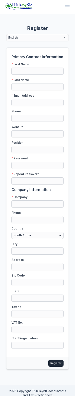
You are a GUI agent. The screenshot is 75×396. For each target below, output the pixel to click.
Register (55, 363)
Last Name (20, 80)
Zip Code (18, 275)
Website (17, 127)
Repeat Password (25, 174)
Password (19, 158)
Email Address (22, 95)
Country (17, 228)
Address (17, 259)
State (15, 291)
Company (19, 197)
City (14, 244)
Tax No (16, 307)
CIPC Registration (24, 338)
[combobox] (37, 37)
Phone (16, 111)
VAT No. (17, 322)
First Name (20, 64)
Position (17, 142)
